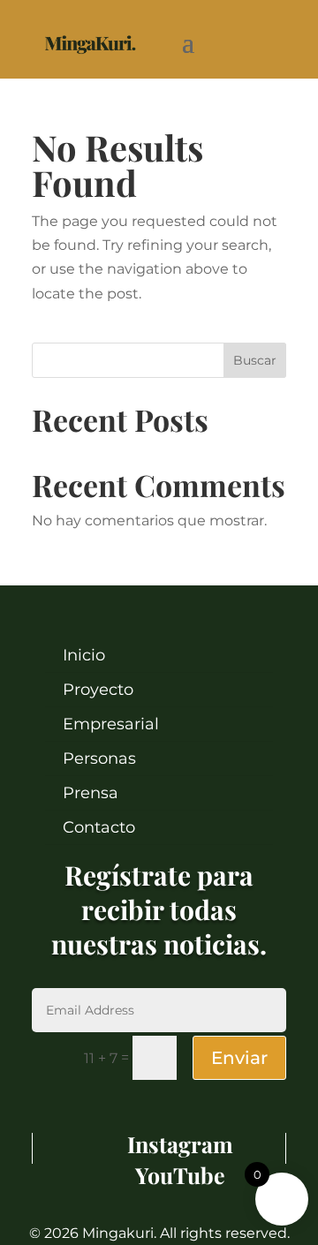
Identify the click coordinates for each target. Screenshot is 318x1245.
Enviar (239, 1057)
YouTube (180, 1174)
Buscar (254, 360)
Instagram (180, 1143)
